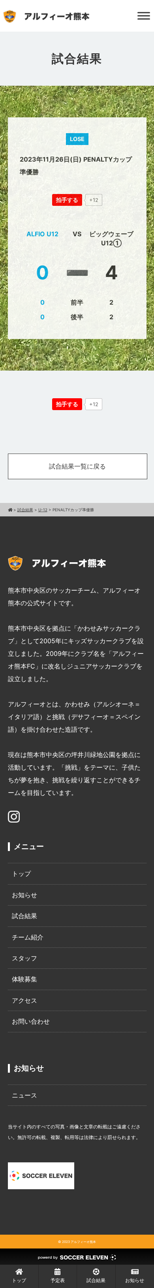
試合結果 (24, 916)
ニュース (24, 1095)
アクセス (24, 1000)
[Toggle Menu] (143, 15)
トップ (21, 873)
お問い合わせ (31, 1021)
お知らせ (24, 895)
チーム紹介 (27, 937)
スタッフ (24, 958)
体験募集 (24, 979)
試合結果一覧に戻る (77, 466)
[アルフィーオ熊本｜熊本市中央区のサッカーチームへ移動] (10, 509)
